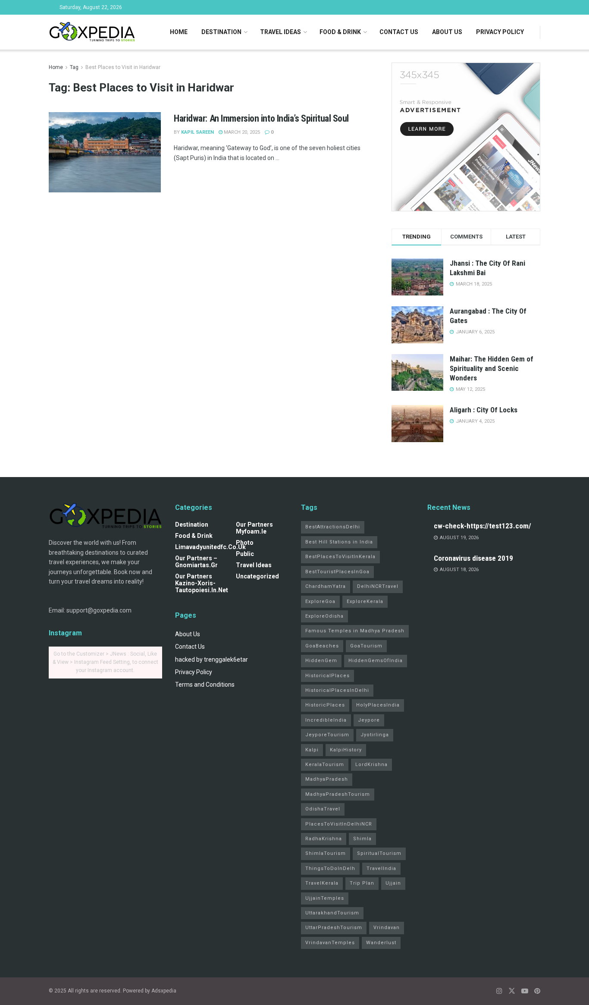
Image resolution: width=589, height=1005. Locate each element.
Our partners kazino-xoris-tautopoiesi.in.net (201, 583)
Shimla (362, 839)
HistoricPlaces (325, 705)
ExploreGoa (320, 601)
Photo (245, 542)
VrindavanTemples (330, 942)
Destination (221, 31)
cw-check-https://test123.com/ (482, 525)
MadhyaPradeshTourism (337, 794)
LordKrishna (371, 764)
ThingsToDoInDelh (330, 868)
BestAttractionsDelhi (332, 527)
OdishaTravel (322, 809)
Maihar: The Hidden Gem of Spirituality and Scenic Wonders (491, 368)
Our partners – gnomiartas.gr (196, 561)
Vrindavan (386, 927)
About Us (447, 31)
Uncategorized (257, 576)
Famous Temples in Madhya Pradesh (354, 631)
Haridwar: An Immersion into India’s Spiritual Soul (261, 118)
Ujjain (393, 883)
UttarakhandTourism (332, 913)
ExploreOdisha (324, 616)
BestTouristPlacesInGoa (337, 572)
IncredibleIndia (326, 720)
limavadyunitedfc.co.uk (210, 546)
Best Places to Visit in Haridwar (122, 67)
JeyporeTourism (327, 735)
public (245, 553)
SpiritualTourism (379, 853)
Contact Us (398, 31)
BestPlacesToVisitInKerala (340, 556)
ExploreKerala (365, 601)
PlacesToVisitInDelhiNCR (338, 824)
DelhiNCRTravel (377, 586)
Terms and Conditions (205, 684)
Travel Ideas (280, 31)
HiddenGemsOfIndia (375, 660)
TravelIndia (381, 868)
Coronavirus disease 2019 (473, 558)
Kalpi (312, 750)
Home (179, 31)
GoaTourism (366, 646)
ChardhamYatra (325, 586)
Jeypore (369, 720)
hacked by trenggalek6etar (211, 659)
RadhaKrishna (323, 839)
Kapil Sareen (197, 132)
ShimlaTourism (325, 853)
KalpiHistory (346, 750)
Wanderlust (381, 942)
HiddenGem (321, 660)
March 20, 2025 (241, 132)
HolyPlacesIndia (378, 705)
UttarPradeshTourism (333, 927)
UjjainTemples (324, 898)
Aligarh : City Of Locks (483, 409)
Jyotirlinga (374, 735)
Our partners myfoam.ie (254, 528)
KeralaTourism (324, 764)
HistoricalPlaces (327, 675)
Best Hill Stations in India (339, 542)
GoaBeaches (322, 646)
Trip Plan (362, 883)
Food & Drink (340, 31)
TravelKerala (321, 883)
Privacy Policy (500, 31)
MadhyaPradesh (326, 779)
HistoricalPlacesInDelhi (337, 690)
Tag (74, 67)
